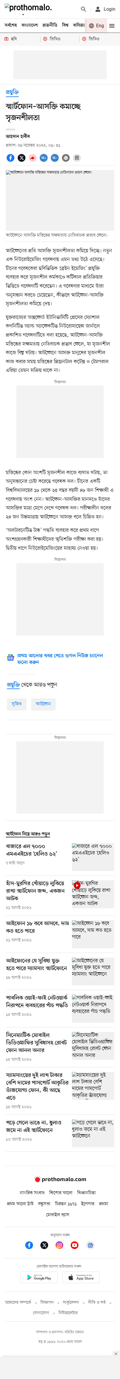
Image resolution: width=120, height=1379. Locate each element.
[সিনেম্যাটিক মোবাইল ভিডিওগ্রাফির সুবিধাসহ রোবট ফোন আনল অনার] (93, 1047)
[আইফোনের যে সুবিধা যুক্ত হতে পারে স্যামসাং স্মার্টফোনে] (93, 972)
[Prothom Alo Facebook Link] (32, 1246)
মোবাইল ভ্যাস (57, 1215)
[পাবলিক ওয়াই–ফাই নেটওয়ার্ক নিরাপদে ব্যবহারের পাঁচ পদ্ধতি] (93, 1009)
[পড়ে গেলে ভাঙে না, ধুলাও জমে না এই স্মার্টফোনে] (93, 1133)
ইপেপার (87, 1204)
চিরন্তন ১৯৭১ (66, 1204)
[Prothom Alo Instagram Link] (62, 1246)
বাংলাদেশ (30, 25)
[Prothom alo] (29, 9)
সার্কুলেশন (71, 1302)
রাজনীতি (50, 25)
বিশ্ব (65, 25)
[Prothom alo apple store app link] (81, 1278)
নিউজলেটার (68, 1313)
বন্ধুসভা (44, 1204)
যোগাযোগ (41, 1313)
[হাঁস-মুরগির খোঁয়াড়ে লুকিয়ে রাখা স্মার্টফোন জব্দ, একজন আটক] (93, 895)
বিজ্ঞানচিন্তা (86, 1193)
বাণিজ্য (79, 25)
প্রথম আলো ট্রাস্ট (20, 1204)
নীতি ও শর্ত (97, 1302)
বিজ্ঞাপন (47, 1302)
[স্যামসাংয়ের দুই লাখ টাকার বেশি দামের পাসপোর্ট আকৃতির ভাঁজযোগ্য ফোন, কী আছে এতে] (93, 1091)
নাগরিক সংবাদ (32, 1193)
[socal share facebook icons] (11, 161)
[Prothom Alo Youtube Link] (77, 1246)
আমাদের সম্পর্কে (18, 1302)
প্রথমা (103, 1204)
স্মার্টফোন (43, 704)
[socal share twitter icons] (22, 161)
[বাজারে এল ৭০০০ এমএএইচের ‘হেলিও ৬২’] (93, 857)
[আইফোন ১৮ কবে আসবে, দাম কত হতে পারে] (93, 934)
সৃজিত (17, 704)
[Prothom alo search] (83, 9)
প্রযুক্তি (12, 92)
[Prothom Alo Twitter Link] (47, 1246)
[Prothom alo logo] (60, 1180)
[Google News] (90, 1246)
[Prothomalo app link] (39, 1278)
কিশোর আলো (61, 1193)
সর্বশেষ (11, 25)
